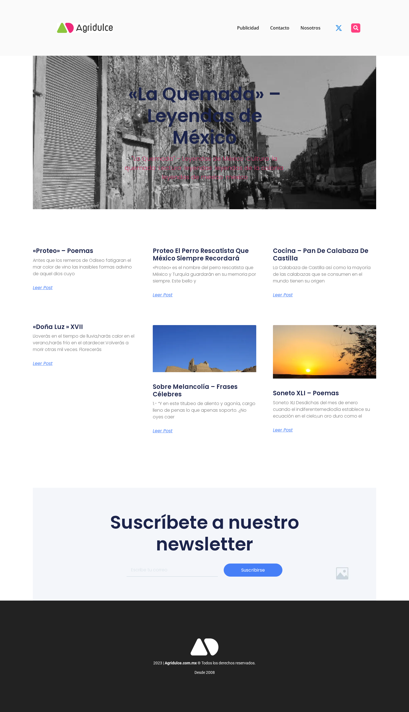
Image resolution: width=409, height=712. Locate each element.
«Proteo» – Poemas (63, 251)
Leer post (43, 288)
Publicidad (248, 28)
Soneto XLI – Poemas (306, 393)
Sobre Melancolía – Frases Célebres (195, 390)
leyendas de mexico (192, 177)
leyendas (198, 168)
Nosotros (310, 28)
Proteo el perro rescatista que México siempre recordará (201, 254)
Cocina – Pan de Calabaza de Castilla (320, 254)
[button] (355, 28)
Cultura (257, 158)
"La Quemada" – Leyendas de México (187, 158)
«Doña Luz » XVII (58, 327)
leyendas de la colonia (249, 168)
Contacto (279, 28)
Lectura (169, 168)
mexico (237, 177)
